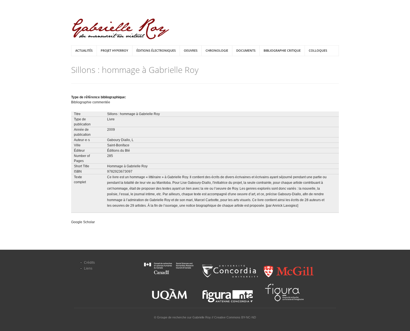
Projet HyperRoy (114, 50)
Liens (88, 268)
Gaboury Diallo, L (120, 140)
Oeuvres (190, 50)
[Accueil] (120, 29)
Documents (245, 50)
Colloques (318, 50)
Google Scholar (83, 222)
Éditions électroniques (156, 50)
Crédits (89, 263)
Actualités (84, 50)
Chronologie (217, 50)
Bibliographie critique (282, 50)
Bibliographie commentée (90, 102)
